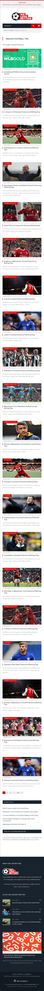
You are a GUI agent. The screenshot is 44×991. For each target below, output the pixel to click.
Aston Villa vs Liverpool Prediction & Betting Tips (22, 225)
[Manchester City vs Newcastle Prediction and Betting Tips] (22, 393)
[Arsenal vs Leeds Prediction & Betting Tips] (22, 286)
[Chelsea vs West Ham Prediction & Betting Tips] (22, 651)
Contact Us (28, 974)
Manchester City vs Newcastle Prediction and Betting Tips (20, 407)
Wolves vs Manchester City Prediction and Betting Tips (22, 445)
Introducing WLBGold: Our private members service (20, 73)
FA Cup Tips (7, 460)
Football (11, 30)
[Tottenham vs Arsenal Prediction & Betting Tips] (22, 542)
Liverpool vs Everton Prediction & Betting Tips (21, 629)
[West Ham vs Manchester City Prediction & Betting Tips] (22, 578)
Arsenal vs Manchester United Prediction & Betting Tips (22, 703)
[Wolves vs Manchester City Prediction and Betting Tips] (22, 431)
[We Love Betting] (22, 16)
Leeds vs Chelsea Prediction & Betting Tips (19, 335)
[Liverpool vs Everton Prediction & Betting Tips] (22, 615)
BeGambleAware (31, 984)
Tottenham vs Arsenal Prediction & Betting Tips (21, 555)
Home (6, 30)
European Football (10, 50)
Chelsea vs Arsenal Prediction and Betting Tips (21, 780)
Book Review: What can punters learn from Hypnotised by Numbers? (19, 956)
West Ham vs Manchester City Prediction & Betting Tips (22, 592)
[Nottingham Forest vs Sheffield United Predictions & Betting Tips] (22, 172)
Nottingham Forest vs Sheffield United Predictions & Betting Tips (22, 186)
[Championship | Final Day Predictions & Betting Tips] (22, 504)
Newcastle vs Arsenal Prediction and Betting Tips (22, 371)
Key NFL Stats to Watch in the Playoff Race (16, 808)
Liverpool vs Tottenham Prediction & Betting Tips (22, 112)
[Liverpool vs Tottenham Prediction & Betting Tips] (22, 99)
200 (18, 793)
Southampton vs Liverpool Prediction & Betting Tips (21, 149)
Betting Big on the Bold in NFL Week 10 (14, 824)
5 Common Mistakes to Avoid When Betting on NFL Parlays (20, 815)
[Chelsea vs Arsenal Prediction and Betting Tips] (22, 767)
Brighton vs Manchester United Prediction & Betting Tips (20, 262)
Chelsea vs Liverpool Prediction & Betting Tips (21, 482)
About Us (20, 974)
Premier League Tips (10, 90)
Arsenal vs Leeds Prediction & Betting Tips (19, 299)
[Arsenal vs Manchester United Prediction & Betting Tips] (22, 689)
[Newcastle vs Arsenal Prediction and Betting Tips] (22, 357)
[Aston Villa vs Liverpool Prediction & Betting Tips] (22, 212)
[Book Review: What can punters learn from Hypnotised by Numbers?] (22, 942)
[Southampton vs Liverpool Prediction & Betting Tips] (22, 135)
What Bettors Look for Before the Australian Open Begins (22, 5)
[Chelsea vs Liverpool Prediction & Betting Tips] (22, 469)
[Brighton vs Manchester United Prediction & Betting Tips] (22, 248)
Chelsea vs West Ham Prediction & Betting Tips (21, 664)
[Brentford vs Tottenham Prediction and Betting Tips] (22, 727)
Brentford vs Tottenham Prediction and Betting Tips (21, 741)
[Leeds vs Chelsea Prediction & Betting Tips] (22, 322)
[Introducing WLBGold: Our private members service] (22, 59)
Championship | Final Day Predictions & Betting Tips (21, 518)
